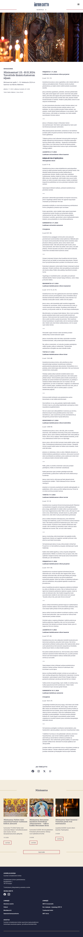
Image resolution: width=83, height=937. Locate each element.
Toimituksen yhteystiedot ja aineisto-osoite (17, 887)
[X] (44, 771)
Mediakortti (8, 910)
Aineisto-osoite (9, 904)
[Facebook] (33, 771)
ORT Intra (48, 914)
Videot (6, 907)
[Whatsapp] (50, 771)
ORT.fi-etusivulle (50, 904)
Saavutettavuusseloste (11, 913)
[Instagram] (38, 771)
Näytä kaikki (41, 852)
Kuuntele (40, 9)
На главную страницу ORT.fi (55, 907)
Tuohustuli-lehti (50, 910)
